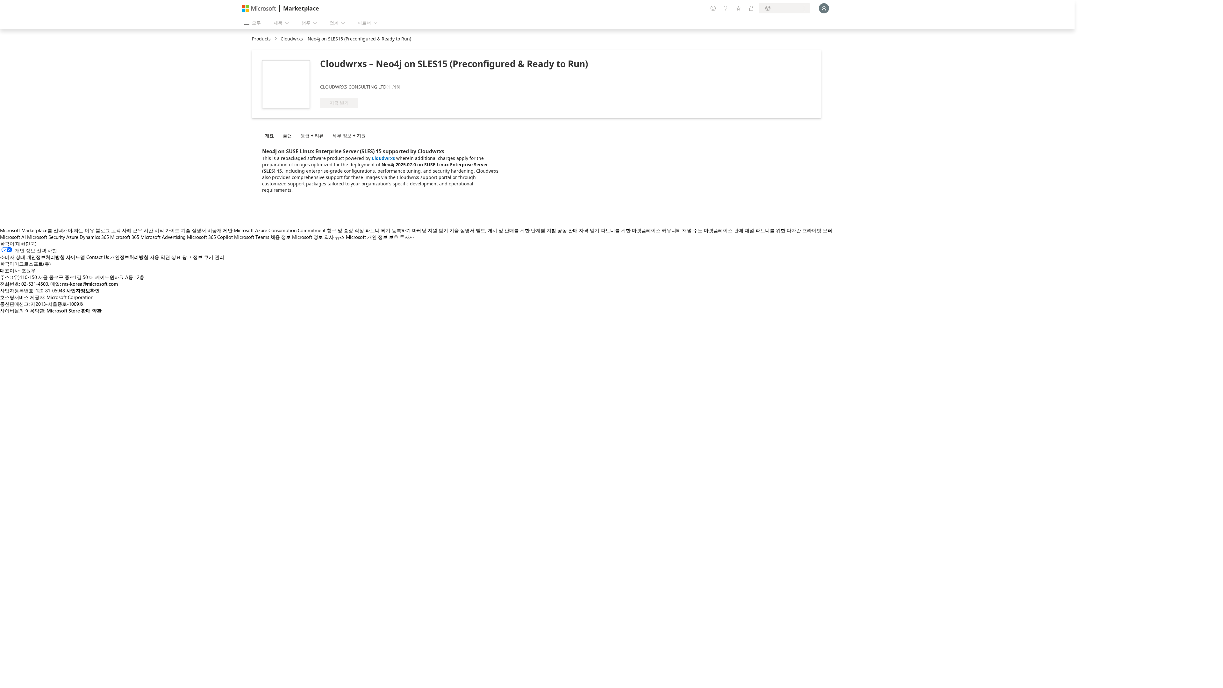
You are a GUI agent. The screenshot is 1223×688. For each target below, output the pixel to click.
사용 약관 (160, 257)
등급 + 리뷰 (312, 136)
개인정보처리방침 (129, 257)
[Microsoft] (259, 8)
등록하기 (401, 230)
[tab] (271, 135)
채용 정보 (280, 237)
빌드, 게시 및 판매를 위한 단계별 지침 (516, 230)
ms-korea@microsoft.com (90, 284)
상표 (176, 257)
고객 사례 (121, 230)
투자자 (407, 237)
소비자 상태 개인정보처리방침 (32, 257)
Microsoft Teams (251, 237)
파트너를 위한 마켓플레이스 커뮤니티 (641, 230)
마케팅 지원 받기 (430, 230)
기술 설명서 (193, 230)
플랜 (287, 136)
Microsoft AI (13, 237)
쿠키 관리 (214, 257)
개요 (269, 136)
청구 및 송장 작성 (345, 230)
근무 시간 (143, 230)
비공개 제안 (219, 230)
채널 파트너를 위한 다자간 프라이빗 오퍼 (788, 230)
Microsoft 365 (124, 237)
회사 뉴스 (334, 237)
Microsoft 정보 (307, 237)
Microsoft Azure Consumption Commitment (280, 230)
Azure (72, 237)
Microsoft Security (46, 237)
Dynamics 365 (94, 237)
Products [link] (261, 39)
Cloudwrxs (383, 158)
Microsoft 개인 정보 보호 (372, 237)
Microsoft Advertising (163, 237)
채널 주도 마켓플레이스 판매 (712, 230)
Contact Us (97, 257)
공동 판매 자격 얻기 (578, 230)
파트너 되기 (377, 230)
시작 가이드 (167, 230)
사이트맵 (75, 257)
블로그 (103, 230)
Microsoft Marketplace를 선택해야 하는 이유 (47, 230)
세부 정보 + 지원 (349, 136)
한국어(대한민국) (18, 243)
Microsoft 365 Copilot (210, 237)
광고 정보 (192, 257)
